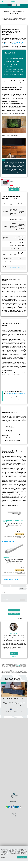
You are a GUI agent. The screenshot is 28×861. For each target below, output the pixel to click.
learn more (18, 665)
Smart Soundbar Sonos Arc (19, 42)
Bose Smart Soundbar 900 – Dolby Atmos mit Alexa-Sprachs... (12, 557)
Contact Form (14, 796)
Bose (9, 586)
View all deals (14, 189)
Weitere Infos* (14, 395)
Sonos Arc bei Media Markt (8, 541)
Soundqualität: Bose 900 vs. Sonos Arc (14, 69)
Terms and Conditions (14, 815)
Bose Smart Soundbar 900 (10, 43)
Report (20, 605)
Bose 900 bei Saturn (6, 577)
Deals (14, 805)
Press (14, 814)
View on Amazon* (21, 534)
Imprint (14, 817)
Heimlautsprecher (23, 588)
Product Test (14, 813)
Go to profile (14, 656)
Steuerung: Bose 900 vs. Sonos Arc (13, 67)
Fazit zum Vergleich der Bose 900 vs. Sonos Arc (15, 75)
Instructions (14, 804)
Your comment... (6, 596)
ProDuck (14, 1)
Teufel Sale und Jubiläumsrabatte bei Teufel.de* (15, 393)
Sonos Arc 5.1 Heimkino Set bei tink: (10, 579)
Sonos (5, 586)
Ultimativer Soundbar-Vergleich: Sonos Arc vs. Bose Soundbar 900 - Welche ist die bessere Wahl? (14, 58)
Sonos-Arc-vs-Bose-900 (21, 586)
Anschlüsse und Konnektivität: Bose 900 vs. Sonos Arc (14, 72)
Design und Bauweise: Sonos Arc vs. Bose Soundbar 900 (14, 62)
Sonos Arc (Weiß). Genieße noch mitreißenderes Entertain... (13, 521)
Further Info (23, 537)
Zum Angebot (13, 267)
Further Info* (18, 187)
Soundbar (13, 586)
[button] (7, 807)
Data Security (14, 816)
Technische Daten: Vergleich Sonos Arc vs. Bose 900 (14, 65)
